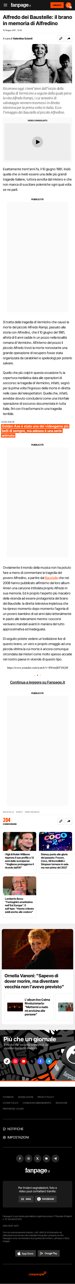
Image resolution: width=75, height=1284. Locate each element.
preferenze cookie (13, 1108)
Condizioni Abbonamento (37, 1102)
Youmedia (8, 1097)
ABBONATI (57, 5)
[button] (69, 38)
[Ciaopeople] (37, 1274)
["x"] (32, 1061)
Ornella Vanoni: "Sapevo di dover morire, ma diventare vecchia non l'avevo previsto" (34, 981)
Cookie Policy (10, 1102)
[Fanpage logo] (21, 5)
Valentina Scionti (22, 38)
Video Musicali (32, 812)
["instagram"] (15, 1061)
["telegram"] (49, 1061)
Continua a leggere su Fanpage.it (37, 682)
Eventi (19, 812)
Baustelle (51, 578)
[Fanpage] (37, 1171)
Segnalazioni (25, 1097)
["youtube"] (23, 1061)
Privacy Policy (46, 1097)
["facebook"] (40, 1061)
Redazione (61, 1102)
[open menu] (4, 5)
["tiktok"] (7, 1061)
